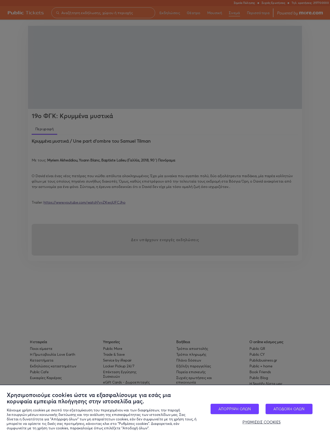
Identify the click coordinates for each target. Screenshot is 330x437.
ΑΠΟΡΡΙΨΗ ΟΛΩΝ (234, 408)
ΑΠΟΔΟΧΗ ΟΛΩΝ (289, 408)
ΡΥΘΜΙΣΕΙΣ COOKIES (261, 422)
